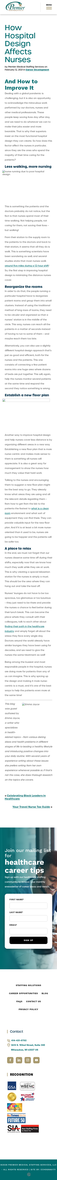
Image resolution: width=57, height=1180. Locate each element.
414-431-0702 (18, 1040)
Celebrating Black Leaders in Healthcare (25, 797)
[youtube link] (36, 1060)
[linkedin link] (20, 1060)
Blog (45, 993)
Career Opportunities (23, 993)
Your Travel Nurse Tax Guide (31, 807)
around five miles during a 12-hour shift (27, 265)
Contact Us (33, 1001)
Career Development (37, 69)
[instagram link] (29, 1060)
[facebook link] (11, 1060)
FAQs (19, 1001)
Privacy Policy (28, 1009)
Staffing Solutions (28, 985)
